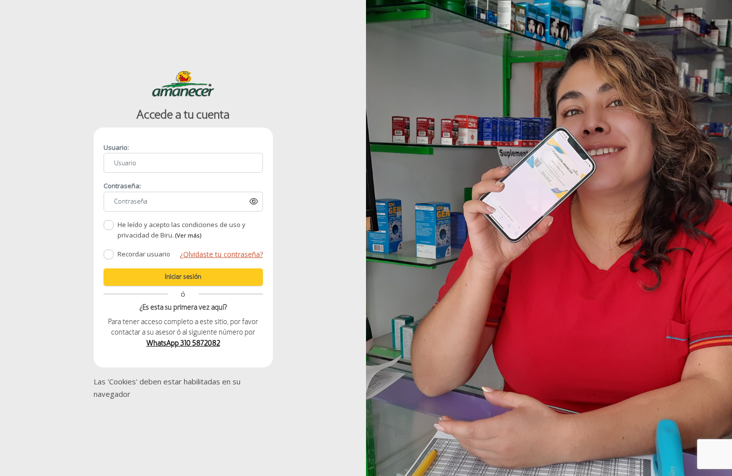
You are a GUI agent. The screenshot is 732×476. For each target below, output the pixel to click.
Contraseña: (122, 185)
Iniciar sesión (183, 276)
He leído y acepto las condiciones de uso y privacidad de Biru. (181, 230)
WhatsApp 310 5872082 (183, 343)
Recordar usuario (144, 253)
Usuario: (116, 147)
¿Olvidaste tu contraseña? (221, 254)
